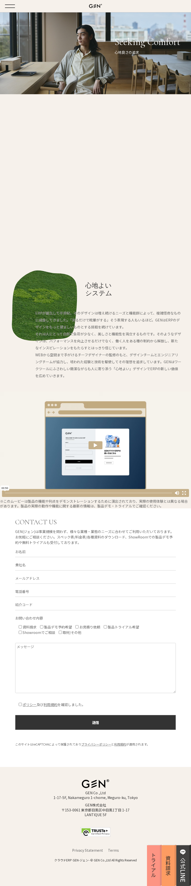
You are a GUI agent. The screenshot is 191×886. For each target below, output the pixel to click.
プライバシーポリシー (96, 744)
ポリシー (30, 704)
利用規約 (50, 704)
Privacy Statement (87, 850)
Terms (113, 850)
